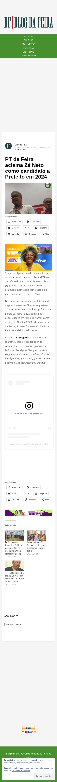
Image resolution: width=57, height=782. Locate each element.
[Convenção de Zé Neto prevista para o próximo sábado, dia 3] (36, 535)
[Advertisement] (28, 95)
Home (17, 150)
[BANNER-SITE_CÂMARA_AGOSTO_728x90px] (28, 512)
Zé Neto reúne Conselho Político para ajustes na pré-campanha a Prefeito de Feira (13, 548)
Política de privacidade (21, 770)
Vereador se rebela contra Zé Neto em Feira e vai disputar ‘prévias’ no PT (14, 577)
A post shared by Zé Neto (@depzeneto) (29, 444)
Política (23, 150)
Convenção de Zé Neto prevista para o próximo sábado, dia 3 (36, 546)
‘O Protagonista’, (22, 337)
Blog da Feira (21, 144)
